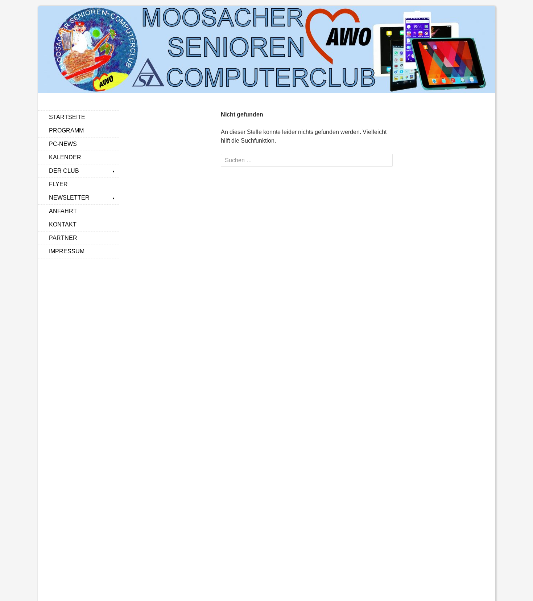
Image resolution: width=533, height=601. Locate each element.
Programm (66, 130)
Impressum (66, 251)
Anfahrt (63, 211)
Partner (63, 238)
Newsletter (69, 198)
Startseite (67, 117)
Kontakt (63, 224)
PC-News (63, 144)
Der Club (64, 171)
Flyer (58, 184)
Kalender (65, 157)
